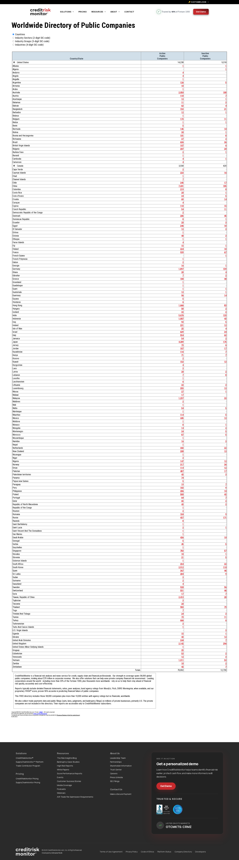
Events (60, 777)
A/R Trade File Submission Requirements (75, 796)
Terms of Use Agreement (111, 851)
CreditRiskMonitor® (24, 758)
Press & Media (116, 777)
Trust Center (116, 769)
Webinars (61, 793)
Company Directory (183, 851)
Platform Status (164, 851)
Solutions (65, 11)
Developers (200, 851)
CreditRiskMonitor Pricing (27, 778)
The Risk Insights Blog (66, 758)
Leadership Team (118, 758)
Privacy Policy (131, 851)
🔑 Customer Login (197, 2)
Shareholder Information (121, 765)
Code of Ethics (147, 851)
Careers (113, 773)
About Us (115, 753)
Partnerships (116, 762)
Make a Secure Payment (120, 794)
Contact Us (116, 789)
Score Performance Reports (69, 773)
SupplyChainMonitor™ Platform (29, 762)
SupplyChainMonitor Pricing (28, 782)
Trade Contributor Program (28, 765)
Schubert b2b (57, 853)
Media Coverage (64, 785)
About (113, 11)
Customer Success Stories (69, 781)
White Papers (63, 769)
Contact (129, 11)
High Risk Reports (65, 765)
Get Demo (201, 11)
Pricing (82, 11)
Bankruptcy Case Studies (68, 762)
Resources (97, 11)
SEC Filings (114, 781)
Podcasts (61, 789)
